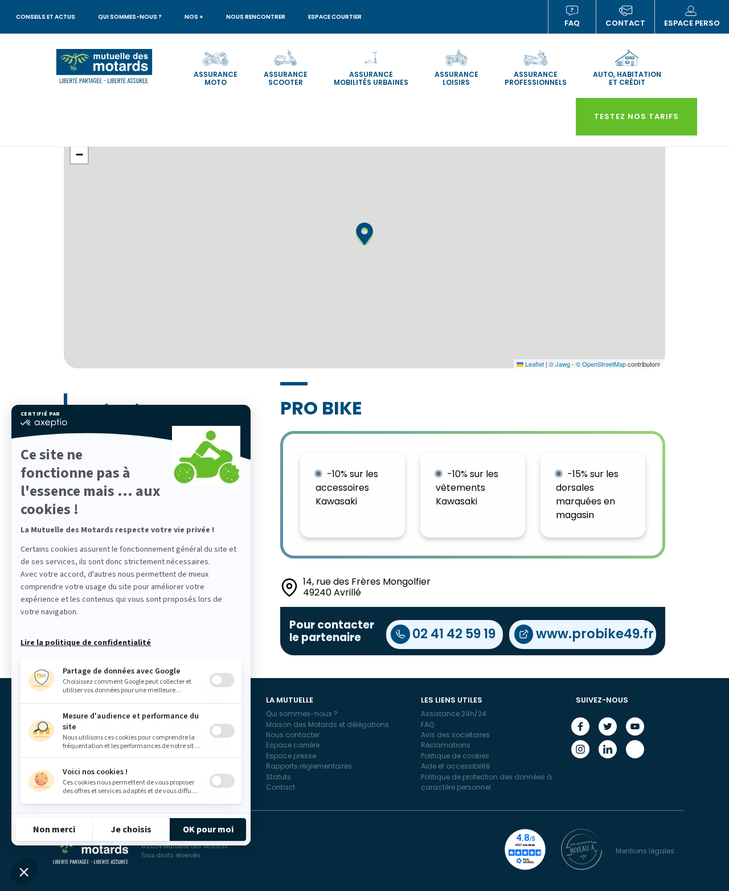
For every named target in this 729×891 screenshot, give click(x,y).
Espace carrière (293, 745)
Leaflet (533, 363)
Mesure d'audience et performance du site (131, 722)
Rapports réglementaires (309, 766)
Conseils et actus (45, 17)
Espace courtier (335, 17)
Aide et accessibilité (455, 766)
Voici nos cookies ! (95, 772)
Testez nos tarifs (636, 116)
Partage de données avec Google (122, 671)
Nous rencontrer (255, 17)
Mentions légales (645, 851)
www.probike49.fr (595, 634)
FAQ (572, 23)
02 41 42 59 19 (453, 634)
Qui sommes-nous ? (130, 17)
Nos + (194, 17)
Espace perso (692, 23)
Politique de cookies (455, 756)
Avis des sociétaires (455, 735)
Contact (625, 23)
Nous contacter (293, 735)
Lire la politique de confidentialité (86, 643)
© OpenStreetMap (601, 363)
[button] (24, 871)
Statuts (278, 777)
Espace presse (291, 756)
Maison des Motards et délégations (327, 724)
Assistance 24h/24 (453, 713)
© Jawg (559, 363)
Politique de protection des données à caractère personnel (486, 782)
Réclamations (445, 745)
